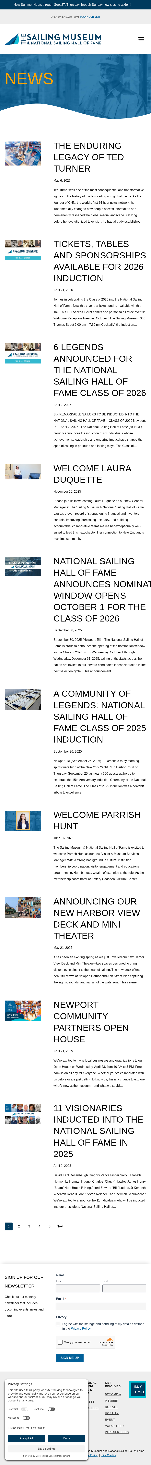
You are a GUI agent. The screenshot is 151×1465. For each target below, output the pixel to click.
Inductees (90, 1408)
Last (105, 1281)
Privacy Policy (80, 1328)
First (59, 1281)
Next (60, 1226)
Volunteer (114, 1425)
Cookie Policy (89, 1455)
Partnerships (117, 1432)
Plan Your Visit (90, 17)
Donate (111, 1407)
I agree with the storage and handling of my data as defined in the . (103, 1326)
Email (61, 1298)
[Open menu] (141, 39)
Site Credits (108, 1455)
